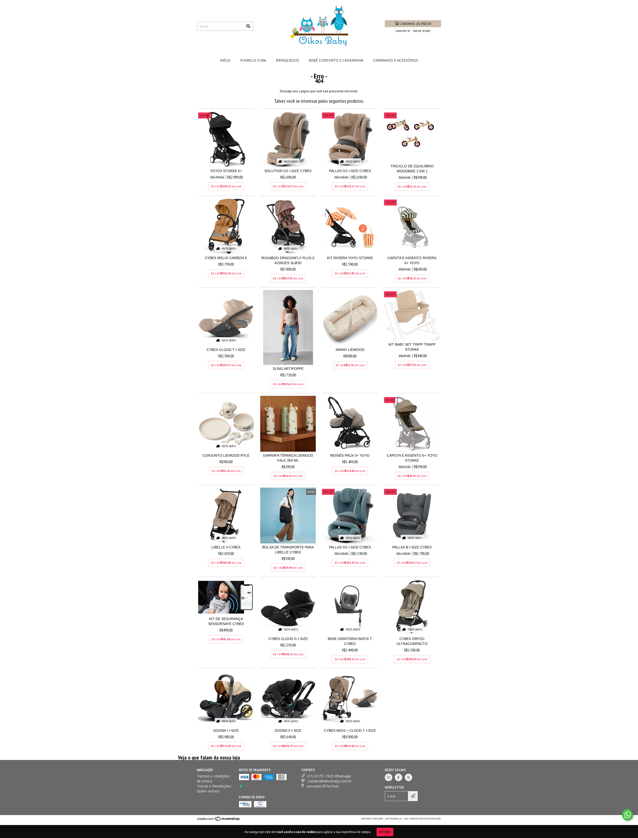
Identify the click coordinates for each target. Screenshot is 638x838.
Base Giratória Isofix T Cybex (350, 641)
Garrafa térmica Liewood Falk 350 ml (288, 457)
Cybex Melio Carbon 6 (226, 258)
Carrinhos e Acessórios (395, 60)
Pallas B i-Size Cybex (412, 547)
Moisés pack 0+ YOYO (350, 455)
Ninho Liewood (350, 350)
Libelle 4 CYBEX (225, 547)
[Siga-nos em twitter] (408, 777)
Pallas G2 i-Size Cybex (350, 547)
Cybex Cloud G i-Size (288, 639)
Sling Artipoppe (288, 369)
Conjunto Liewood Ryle (226, 455)
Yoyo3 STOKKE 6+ (226, 171)
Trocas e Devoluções (214, 786)
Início (225, 60)
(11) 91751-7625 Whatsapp (329, 776)
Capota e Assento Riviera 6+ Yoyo (412, 260)
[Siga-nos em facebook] (398, 777)
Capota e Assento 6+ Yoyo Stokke (412, 457)
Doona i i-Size (226, 731)
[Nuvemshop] (218, 820)
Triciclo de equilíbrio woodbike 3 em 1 (412, 168)
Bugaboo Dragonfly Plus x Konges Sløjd (288, 260)
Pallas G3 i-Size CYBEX (350, 171)
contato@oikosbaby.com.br (329, 781)
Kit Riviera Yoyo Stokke (350, 258)
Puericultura (253, 60)
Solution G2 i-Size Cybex (288, 171)
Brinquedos (287, 60)
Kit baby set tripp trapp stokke (412, 346)
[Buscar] (248, 26)
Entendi (385, 832)
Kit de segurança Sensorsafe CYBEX (226, 621)
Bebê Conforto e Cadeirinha (336, 60)
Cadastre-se (403, 31)
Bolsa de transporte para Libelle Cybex (288, 549)
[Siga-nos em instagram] (388, 777)
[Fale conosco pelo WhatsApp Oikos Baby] (627, 815)
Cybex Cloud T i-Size (226, 350)
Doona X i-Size (288, 731)
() (415, 23)
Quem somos (208, 791)
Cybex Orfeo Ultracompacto (412, 641)
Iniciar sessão (421, 31)
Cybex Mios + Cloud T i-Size (350, 731)
